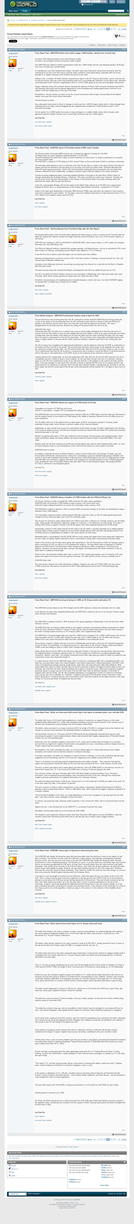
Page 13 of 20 (81, 29)
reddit (13, 1176)
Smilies (103, 1168)
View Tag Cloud (14, 1158)
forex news (73, 1156)
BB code (104, 1165)
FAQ (17, 14)
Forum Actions (25, 14)
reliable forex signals (43, 690)
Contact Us (111, 1194)
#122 (124, 144)
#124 (124, 312)
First (90, 29)
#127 (124, 596)
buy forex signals (41, 578)
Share (123, 136)
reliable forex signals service (46, 902)
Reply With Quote (120, 140)
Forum (25, 11)
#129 (124, 847)
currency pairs (26, 1156)
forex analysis (54, 1156)
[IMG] (103, 1170)
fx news (99, 1156)
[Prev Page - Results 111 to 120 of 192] (94, 29)
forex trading (91, 1156)
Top (124, 1194)
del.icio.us (14, 1169)
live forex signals (41, 207)
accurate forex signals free (45, 687)
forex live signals (41, 475)
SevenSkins (72, 1208)
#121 (124, 49)
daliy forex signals (38, 1156)
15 (115, 29)
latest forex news (109, 1156)
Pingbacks (72, 1179)
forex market (64, 1156)
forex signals (40, 203)
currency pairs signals (43, 377)
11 (101, 29)
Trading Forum (23, 20)
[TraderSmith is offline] (12, 63)
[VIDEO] (104, 1172)
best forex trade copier (43, 126)
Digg (12, 1172)
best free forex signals (43, 471)
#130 (124, 920)
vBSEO (75, 1206)
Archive (119, 1194)
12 (105, 29)
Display (121, 45)
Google (13, 1165)
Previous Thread (62, 1147)
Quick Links (36, 14)
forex (47, 1156)
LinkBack (91, 45)
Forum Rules (104, 1185)
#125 (124, 399)
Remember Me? (88, 4)
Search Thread (112, 45)
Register (121, 2)
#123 (124, 225)
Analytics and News (37, 20)
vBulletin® (67, 1203)
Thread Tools (101, 45)
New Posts (11, 14)
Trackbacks (105, 1177)
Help (112, 2)
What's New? (13, 11)
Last (123, 29)
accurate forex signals (43, 122)
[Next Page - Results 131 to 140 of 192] (119, 29)
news (117, 1156)
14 (111, 29)
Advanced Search (121, 14)
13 (108, 29)
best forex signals (41, 290)
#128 (124, 709)
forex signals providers (43, 294)
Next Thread (73, 1147)
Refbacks (72, 1182)
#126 (124, 493)
